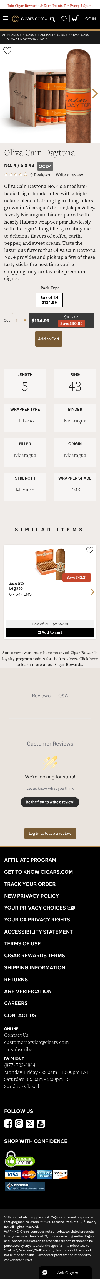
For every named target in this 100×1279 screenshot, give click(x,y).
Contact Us (16, 1035)
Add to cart (52, 632)
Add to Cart (48, 338)
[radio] (49, 300)
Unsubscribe (18, 1049)
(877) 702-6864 (19, 1065)
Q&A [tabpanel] (63, 695)
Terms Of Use (22, 943)
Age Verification (28, 991)
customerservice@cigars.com (36, 1042)
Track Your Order (30, 884)
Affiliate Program (30, 860)
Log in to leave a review (50, 833)
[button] (65, 1272)
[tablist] (50, 696)
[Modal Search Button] (52, 20)
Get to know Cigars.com (38, 871)
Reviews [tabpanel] (41, 695)
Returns (16, 979)
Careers (16, 1003)
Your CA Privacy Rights (37, 919)
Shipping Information (34, 967)
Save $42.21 (77, 577)
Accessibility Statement (38, 931)
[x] (30, 1123)
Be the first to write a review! (50, 802)
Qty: (8, 320)
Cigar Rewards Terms (34, 955)
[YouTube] (41, 1124)
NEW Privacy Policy (31, 895)
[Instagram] (19, 1124)
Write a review (69, 174)
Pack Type (50, 288)
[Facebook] (8, 1124)
